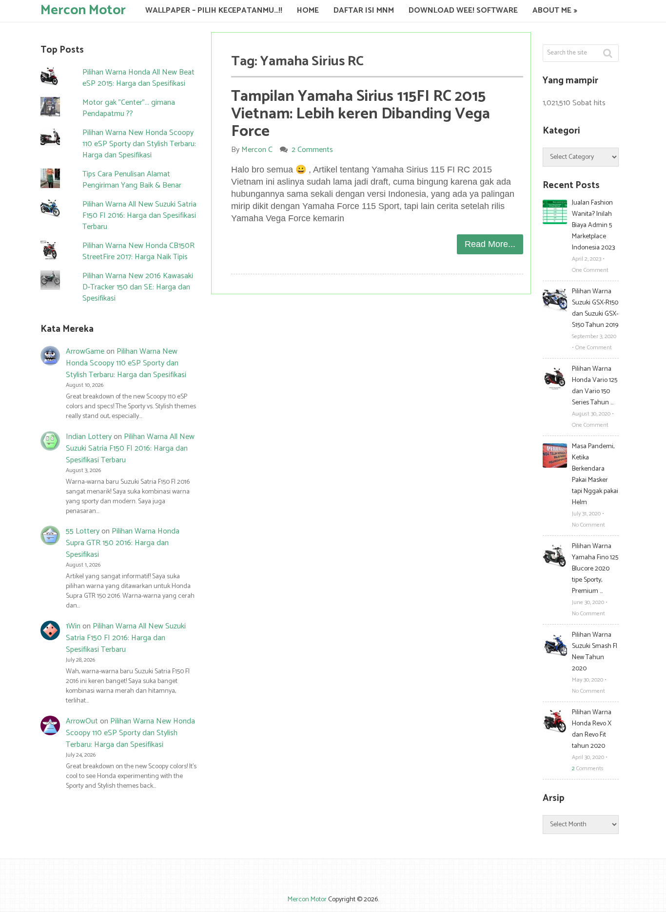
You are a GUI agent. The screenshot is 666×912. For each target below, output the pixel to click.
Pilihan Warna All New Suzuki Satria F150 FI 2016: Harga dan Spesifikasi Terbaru (139, 215)
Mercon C (257, 149)
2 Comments (312, 149)
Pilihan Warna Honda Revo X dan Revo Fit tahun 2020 (591, 729)
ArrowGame (85, 351)
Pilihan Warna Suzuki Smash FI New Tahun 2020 (594, 651)
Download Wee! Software (463, 10)
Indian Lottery (89, 436)
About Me (551, 10)
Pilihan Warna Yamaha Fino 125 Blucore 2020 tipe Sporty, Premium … (595, 569)
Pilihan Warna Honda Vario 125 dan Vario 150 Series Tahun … (594, 385)
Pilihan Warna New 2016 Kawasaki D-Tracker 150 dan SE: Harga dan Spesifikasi (137, 287)
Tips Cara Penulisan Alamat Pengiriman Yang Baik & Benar (131, 180)
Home (308, 10)
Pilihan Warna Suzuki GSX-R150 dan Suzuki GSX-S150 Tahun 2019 (595, 308)
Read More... (490, 244)
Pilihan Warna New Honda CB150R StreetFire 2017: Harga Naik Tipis (138, 251)
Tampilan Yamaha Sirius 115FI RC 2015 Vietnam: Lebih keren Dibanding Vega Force (360, 114)
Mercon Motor (83, 9)
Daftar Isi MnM (363, 10)
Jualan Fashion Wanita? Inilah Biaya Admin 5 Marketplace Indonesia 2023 (593, 225)
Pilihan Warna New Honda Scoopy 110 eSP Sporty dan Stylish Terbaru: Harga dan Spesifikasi (139, 144)
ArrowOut (82, 721)
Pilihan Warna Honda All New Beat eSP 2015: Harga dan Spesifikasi (138, 78)
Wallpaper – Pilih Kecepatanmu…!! (213, 10)
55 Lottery (82, 531)
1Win (73, 626)
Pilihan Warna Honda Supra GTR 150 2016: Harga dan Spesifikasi (122, 543)
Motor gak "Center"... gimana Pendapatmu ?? (128, 108)
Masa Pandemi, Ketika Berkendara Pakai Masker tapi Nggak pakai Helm (595, 474)
